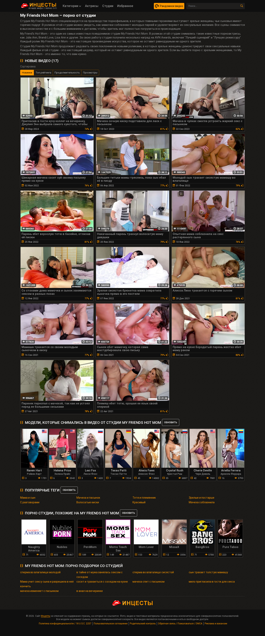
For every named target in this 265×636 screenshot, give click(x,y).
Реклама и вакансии (216, 623)
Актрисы (91, 6)
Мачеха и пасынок (88, 497)
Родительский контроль (143, 623)
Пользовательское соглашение (110, 623)
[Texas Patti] (118, 448)
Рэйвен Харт (34, 474)
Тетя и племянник (144, 497)
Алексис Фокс (146, 474)
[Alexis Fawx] (146, 448)
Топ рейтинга (43, 72)
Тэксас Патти (118, 474)
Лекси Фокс (90, 474)
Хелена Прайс (62, 474)
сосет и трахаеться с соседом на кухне (102, 581)
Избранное (125, 6)
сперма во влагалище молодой (40, 572)
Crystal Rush (174, 470)
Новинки (27, 72)
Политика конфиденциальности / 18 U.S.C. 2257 (65, 623)
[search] (242, 6)
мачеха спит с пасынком (148, 581)
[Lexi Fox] (90, 448)
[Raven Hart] (34, 448)
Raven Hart (34, 470)
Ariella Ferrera (231, 470)
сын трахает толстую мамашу (208, 572)
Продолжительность (67, 72)
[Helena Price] (62, 448)
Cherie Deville (203, 470)
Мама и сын (27, 497)
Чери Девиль (202, 474)
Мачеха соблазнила (202, 502)
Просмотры (90, 72)
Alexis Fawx (147, 470)
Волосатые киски (87, 502)
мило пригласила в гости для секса (212, 581)
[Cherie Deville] (203, 448)
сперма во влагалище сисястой (153, 572)
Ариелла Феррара (231, 474)
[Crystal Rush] (174, 448)
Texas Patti (118, 470)
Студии (107, 6)
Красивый (138, 502)
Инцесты (45, 616)
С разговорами (29, 502)
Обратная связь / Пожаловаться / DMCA (180, 623)
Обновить (170, 422)
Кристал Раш (174, 474)
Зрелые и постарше (201, 497)
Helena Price (62, 470)
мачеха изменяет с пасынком (39, 590)
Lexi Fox (90, 470)
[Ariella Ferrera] (230, 448)
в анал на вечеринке (89, 590)
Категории (71, 6)
